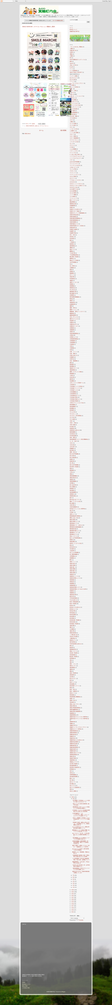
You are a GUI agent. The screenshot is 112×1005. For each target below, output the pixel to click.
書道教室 (72, 470)
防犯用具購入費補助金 (75, 696)
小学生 (71, 472)
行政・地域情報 (73, 360)
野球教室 (72, 769)
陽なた (71, 778)
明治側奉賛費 (73, 765)
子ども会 (72, 417)
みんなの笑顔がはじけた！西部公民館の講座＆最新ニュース (80, 827)
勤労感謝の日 (73, 293)
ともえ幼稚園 (73, 149)
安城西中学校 (73, 233)
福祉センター (73, 665)
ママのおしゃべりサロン (75, 180)
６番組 (71, 56)
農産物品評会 (73, 649)
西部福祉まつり (73, 534)
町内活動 (72, 618)
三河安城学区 (73, 393)
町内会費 (72, 616)
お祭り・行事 (73, 90)
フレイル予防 (73, 169)
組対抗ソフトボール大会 (75, 543)
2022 (72, 895)
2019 (72, 901)
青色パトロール (73, 536)
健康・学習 (72, 307)
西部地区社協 (73, 528)
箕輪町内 (72, 736)
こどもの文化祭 (73, 108)
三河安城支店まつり (74, 395)
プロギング (72, 171)
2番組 (71, 54)
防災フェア (72, 682)
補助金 (71, 669)
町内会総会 (72, 612)
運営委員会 (72, 245)
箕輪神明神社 (73, 715)
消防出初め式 (73, 477)
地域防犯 (72, 592)
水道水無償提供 (73, 506)
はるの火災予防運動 (74, 161)
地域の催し (72, 567)
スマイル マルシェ (44, 125)
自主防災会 (72, 433)
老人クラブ (72, 785)
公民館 (71, 335)
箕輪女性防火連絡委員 (75, 711)
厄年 (71, 771)
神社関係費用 (73, 492)
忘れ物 (71, 676)
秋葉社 (71, 459)
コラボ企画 (72, 118)
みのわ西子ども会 (74, 189)
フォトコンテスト (74, 163)
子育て (71, 421)
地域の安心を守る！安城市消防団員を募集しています (80, 872)
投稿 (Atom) (28, 133)
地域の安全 (72, 563)
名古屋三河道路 (73, 763)
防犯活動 (72, 694)
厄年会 (71, 772)
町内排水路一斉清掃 (74, 620)
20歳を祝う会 (73, 50)
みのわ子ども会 (73, 187)
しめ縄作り (72, 130)
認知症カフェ (73, 640)
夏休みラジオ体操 (74, 260)
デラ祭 (71, 147)
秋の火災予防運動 (74, 453)
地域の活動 (72, 565)
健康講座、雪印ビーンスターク (77, 311)
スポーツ (72, 134)
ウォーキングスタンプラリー (77, 83)
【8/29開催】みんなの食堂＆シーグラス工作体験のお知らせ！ (80, 838)
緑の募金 (72, 783)
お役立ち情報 (73, 99)
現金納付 (72, 320)
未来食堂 (72, 702)
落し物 (71, 780)
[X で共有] (41, 124)
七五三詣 (72, 444)
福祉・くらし (73, 663)
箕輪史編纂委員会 (74, 709)
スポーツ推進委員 (74, 138)
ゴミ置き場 (72, 114)
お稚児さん (72, 98)
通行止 (71, 627)
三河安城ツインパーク (75, 388)
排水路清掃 (72, 654)
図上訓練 (72, 503)
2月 (74, 885)
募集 (71, 671)
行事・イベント (73, 351)
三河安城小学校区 (74, 401)
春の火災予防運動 (74, 464)
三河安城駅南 (73, 391)
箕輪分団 (72, 756)
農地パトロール (73, 651)
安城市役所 (72, 227)
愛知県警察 (72, 202)
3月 (74, 883)
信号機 (71, 483)
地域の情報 (72, 569)
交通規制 (72, 328)
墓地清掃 (72, 674)
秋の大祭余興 (73, 457)
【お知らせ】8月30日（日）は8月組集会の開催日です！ (81, 865)
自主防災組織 (73, 435)
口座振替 (72, 344)
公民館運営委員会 (74, 338)
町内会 (71, 605)
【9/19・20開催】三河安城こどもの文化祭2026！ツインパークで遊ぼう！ (81, 819)
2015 (72, 910)
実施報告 (72, 448)
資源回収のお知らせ (74, 430)
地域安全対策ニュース (75, 578)
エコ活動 (72, 85)
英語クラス (72, 249)
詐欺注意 (72, 377)
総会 (71, 545)
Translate (81, 920)
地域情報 (72, 583)
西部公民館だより (74, 521)
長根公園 (72, 625)
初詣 (71, 468)
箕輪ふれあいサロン (74, 704)
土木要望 (72, 629)
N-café (71, 66)
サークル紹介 (73, 125)
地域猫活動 (72, 585)
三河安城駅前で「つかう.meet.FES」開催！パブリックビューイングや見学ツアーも (80, 814)
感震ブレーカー (73, 282)
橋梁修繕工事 (73, 291)
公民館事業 (72, 342)
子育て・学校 (73, 422)
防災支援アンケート (74, 685)
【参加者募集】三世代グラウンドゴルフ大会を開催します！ (80, 869)
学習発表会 (72, 278)
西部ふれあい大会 (74, 517)
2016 (72, 907)
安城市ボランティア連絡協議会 (77, 213)
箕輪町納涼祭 (73, 745)
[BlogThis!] (40, 124)
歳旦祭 (71, 379)
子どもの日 (72, 412)
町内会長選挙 (73, 614)
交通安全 (72, 322)
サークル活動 (73, 123)
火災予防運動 (73, 262)
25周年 (71, 52)
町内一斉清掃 (73, 603)
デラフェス (72, 145)
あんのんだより (73, 77)
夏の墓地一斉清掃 (74, 256)
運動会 (71, 247)
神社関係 (72, 490)
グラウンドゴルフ (74, 103)
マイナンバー (73, 172)
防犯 (71, 687)
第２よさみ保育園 (74, 552)
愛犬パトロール (73, 200)
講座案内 (72, 364)
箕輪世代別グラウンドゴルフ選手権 (78, 716)
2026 (72, 797)
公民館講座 (72, 340)
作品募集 (72, 380)
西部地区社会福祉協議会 (75, 527)
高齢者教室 (72, 370)
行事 (71, 349)
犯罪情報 (72, 658)
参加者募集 (72, 404)
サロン (71, 127)
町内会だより (73, 609)
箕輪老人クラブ (73, 761)
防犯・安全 (72, 689)
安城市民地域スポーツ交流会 (77, 225)
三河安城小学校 (73, 397)
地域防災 (72, 590)
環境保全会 (72, 287)
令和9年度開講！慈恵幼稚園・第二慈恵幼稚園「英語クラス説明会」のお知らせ (80, 842)
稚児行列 (72, 596)
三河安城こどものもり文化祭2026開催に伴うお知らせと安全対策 (81, 811)
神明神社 (72, 494)
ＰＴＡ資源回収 (73, 70)
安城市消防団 (73, 216)
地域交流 (72, 581)
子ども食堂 (72, 419)
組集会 (71, 539)
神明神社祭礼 (73, 496)
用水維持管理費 (73, 776)
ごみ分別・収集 (73, 116)
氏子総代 (72, 426)
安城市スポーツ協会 (74, 211)
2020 (72, 899)
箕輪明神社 (72, 760)
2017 (72, 905)
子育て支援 (72, 424)
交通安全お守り (73, 324)
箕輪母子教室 (73, 758)
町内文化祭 (72, 622)
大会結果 (72, 550)
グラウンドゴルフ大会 (75, 105)
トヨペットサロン (74, 150)
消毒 (71, 474)
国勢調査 (72, 373)
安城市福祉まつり (74, 223)
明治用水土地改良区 (74, 767)
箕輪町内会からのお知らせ (76, 740)
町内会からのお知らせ (75, 607)
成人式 (71, 510)
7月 (74, 875)
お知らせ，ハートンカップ (76, 96)
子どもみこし (73, 413)
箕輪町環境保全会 (74, 730)
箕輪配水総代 (73, 750)
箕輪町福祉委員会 (74, 747)
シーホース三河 (73, 129)
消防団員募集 (73, 481)
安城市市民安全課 (74, 214)
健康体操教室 (73, 315)
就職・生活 (72, 452)
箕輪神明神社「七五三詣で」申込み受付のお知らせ (80, 862)
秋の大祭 (72, 455)
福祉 (71, 662)
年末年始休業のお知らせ (75, 643)
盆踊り (71, 698)
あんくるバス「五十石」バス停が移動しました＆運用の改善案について (80, 834)
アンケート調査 (73, 76)
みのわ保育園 (73, 191)
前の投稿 (63, 130)
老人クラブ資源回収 (74, 787)
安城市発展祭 (73, 222)
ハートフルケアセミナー (75, 158)
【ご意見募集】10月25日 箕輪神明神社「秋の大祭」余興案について (80, 859)
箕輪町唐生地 (73, 734)
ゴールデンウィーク (74, 107)
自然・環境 (72, 437)
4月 (74, 881)
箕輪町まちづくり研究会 (75, 729)
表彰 (71, 660)
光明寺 (71, 331)
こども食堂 (72, 110)
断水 (71, 559)
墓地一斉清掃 (73, 673)
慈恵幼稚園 (72, 432)
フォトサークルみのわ (75, 165)
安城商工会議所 (73, 229)
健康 (71, 306)
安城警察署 (72, 205)
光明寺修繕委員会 (74, 333)
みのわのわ (72, 182)
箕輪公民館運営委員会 (75, 707)
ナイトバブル (73, 152)
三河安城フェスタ (74, 390)
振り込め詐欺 (73, 485)
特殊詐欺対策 (73, 632)
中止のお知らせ (73, 600)
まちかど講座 (73, 176)
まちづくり (72, 178)
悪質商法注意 (73, 203)
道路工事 (72, 631)
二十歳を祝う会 (73, 634)
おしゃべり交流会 (74, 87)
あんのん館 (72, 79)
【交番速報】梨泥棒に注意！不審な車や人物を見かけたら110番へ (80, 856)
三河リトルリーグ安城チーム (77, 382)
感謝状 (71, 280)
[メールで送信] (39, 124)
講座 (71, 362)
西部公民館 (72, 519)
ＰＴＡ (71, 68)
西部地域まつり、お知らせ (76, 525)
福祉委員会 (72, 667)
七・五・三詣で (73, 441)
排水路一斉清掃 (73, 653)
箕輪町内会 (72, 738)
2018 (72, 903)
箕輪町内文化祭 (73, 743)
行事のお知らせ (73, 355)
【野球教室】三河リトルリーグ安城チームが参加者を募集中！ (80, 807)
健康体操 (72, 313)
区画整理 (72, 295)
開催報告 (72, 273)
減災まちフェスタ (74, 318)
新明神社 (72, 488)
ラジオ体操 (72, 196)
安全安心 (72, 236)
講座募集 (72, 366)
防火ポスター (73, 678)
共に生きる (72, 289)
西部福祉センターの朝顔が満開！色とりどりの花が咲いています (80, 831)
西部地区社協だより (74, 530)
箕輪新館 (72, 713)
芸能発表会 (72, 302)
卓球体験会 (72, 556)
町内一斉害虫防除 (74, 601)
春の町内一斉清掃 (74, 466)
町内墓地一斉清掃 (74, 623)
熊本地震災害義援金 (74, 297)
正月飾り (72, 512)
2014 (72, 911)
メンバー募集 (73, 194)
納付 (71, 645)
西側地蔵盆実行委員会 (75, 516)
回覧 (71, 269)
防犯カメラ (72, 693)
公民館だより (73, 337)
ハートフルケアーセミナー (76, 156)
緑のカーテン (73, 782)
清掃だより (72, 514)
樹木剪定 (72, 450)
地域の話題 (72, 572)
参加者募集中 (73, 406)
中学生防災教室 (73, 598)
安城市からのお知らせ (75, 209)
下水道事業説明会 (74, 255)
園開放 (71, 251)
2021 (72, 897)
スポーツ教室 (73, 136)
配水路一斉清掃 (73, 656)
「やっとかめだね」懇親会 (76, 46)
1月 (74, 887)
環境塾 (71, 284)
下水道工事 (72, 253)
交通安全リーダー (74, 326)
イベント (72, 81)
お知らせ (37, 125)
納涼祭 (71, 647)
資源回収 (72, 428)
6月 (74, 877)
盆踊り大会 (72, 700)
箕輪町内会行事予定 (74, 31)
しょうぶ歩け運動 (74, 132)
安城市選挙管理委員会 (75, 218)
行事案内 (72, 357)
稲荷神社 (72, 244)
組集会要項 (72, 541)
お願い (71, 88)
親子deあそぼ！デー (74, 499)
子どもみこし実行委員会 (75, 415)
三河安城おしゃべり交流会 (76, 386)
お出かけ (72, 92)
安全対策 (72, 238)
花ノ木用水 (72, 265)
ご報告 (71, 121)
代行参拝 (72, 548)
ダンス (71, 143)
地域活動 (72, 579)
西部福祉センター (74, 532)
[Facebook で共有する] (43, 124)
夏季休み (72, 258)
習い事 (71, 463)
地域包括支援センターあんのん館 (78, 589)
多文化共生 (72, 547)
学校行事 (72, 276)
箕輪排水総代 (73, 749)
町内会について (73, 29)
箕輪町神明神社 (73, 732)
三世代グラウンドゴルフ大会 (77, 402)
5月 (74, 879)
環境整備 (72, 286)
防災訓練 (72, 684)
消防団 (71, 479)
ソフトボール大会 (74, 141)
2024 (72, 891)
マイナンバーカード (74, 174)
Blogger (63, 991)
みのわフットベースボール (76, 183)
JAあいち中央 (73, 65)
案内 (71, 240)
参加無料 (72, 410)
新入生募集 (72, 486)
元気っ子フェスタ (74, 317)
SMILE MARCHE (30, 125)
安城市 (71, 207)
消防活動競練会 (73, 475)
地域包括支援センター (75, 587)
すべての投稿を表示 (58, 20)
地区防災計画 (73, 594)
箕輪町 (71, 723)
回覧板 (71, 271)
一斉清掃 (72, 242)
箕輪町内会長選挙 (74, 741)
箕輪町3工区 (73, 725)
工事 (71, 346)
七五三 (71, 443)
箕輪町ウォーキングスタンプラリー (78, 727)
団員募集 (72, 558)
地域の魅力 (72, 570)
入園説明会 (72, 638)
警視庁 (71, 300)
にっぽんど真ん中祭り (75, 154)
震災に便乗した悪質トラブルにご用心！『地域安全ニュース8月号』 (80, 846)
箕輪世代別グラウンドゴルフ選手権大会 (79, 718)
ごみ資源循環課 (73, 112)
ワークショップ (73, 198)
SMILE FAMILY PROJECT (76, 72)
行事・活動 (72, 353)
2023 (72, 893)
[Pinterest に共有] (44, 124)
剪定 (71, 789)
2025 (72, 889)
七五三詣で (72, 446)
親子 (71, 497)
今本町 (71, 375)
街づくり (72, 275)
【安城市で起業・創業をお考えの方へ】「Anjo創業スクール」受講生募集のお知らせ (80, 823)
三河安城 (72, 384)
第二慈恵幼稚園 (73, 554)
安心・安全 (72, 234)
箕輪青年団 (72, 721)
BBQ (71, 61)
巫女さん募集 (73, 791)
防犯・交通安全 (73, 691)
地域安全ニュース (74, 576)
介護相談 (72, 267)
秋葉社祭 (72, 461)
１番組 (71, 48)
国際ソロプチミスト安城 (75, 371)
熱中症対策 (72, 642)
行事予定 (72, 359)
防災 (71, 680)
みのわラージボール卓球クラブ (77, 185)
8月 (70, 57)
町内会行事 (72, 611)
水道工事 (72, 505)
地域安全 (72, 574)
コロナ (71, 119)
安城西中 (72, 231)
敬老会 (71, 298)
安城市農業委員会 (74, 220)
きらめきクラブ (73, 101)
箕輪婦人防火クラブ (74, 752)
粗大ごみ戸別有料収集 (75, 538)
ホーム (41, 130)
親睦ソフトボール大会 (75, 501)
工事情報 (72, 348)
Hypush (71, 63)
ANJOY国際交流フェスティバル (77, 59)
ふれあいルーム (73, 167)
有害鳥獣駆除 (73, 774)
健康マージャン (73, 309)
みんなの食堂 (73, 192)
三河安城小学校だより (75, 399)
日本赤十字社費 (73, 636)
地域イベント (73, 561)
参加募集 (72, 408)
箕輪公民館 (72, 705)
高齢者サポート (73, 368)
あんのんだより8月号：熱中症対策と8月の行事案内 (80, 849)
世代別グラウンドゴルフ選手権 (77, 508)
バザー (71, 160)
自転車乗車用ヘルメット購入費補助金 (79, 439)
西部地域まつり (73, 523)
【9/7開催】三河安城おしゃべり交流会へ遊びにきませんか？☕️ (81, 801)
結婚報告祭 (72, 304)
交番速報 (72, 329)
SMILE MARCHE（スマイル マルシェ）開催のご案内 (38, 26)
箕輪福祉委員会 (73, 754)
